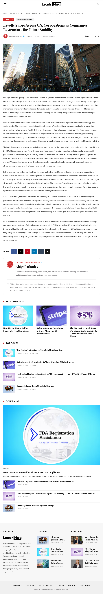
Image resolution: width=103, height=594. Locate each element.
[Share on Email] (47, 251)
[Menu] (5, 4)
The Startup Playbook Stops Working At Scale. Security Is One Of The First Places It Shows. (83, 332)
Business (13, 13)
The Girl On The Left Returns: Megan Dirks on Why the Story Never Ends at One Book (92, 562)
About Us (17, 585)
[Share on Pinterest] (99, 36)
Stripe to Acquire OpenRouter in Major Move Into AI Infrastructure (50, 331)
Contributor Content (24, 19)
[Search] (98, 4)
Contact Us (30, 585)
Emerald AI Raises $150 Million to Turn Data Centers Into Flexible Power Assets (57, 562)
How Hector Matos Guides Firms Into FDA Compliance (16, 329)
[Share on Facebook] (92, 36)
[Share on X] (95, 36)
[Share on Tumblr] (41, 251)
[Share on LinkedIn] (34, 251)
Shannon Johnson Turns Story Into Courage (35, 386)
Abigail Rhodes (16, 36)
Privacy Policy (45, 585)
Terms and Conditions (66, 585)
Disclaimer (85, 585)
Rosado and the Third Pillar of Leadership (91, 538)
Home (5, 13)
